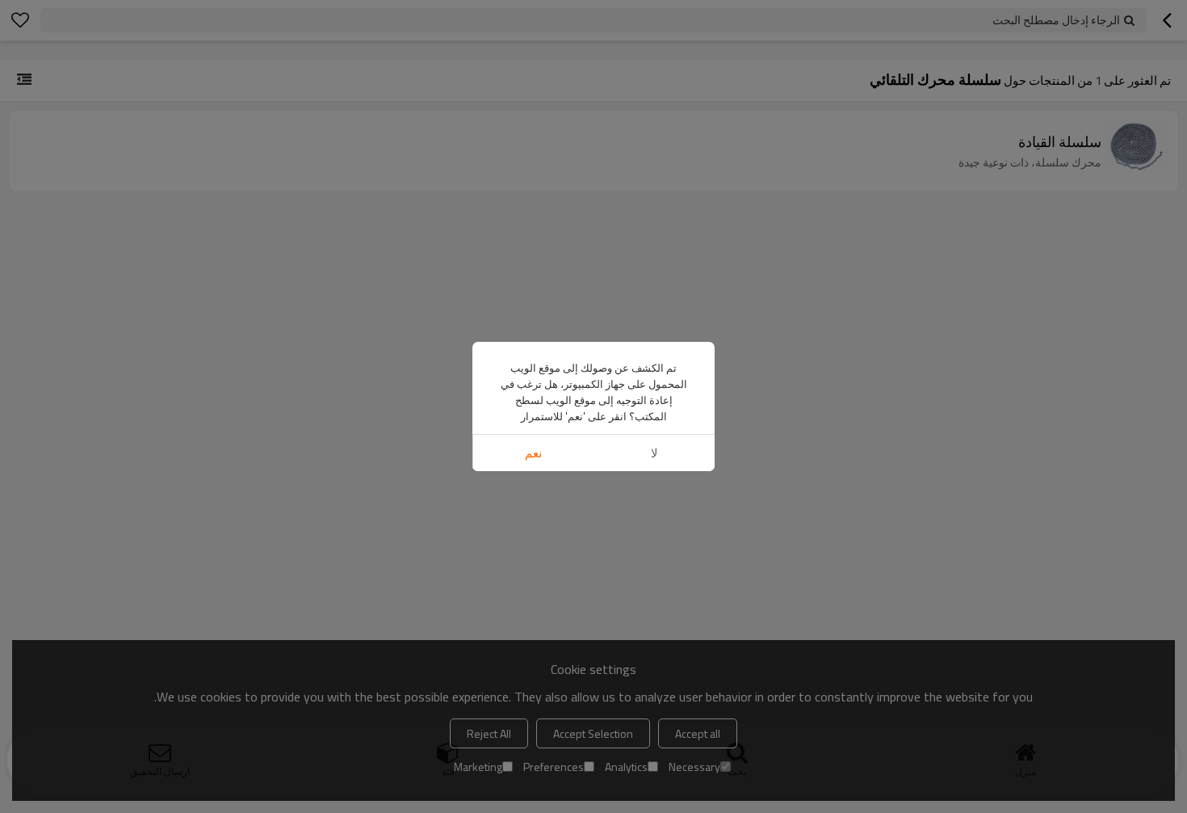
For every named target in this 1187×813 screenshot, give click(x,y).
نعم (533, 453)
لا (654, 453)
